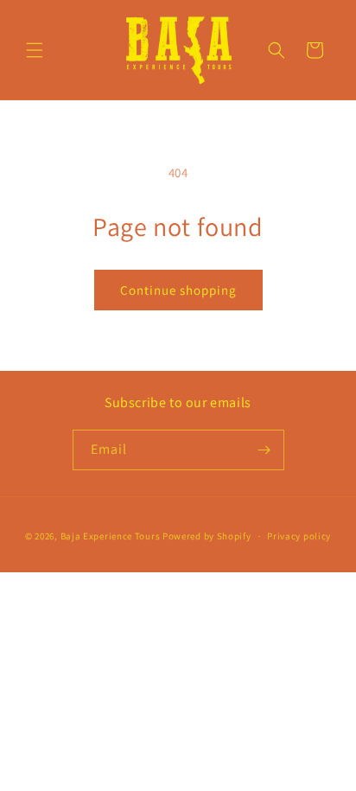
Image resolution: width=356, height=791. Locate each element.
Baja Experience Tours (110, 536)
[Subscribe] (264, 450)
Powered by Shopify (206, 536)
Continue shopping (178, 290)
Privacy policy (299, 536)
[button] (35, 50)
